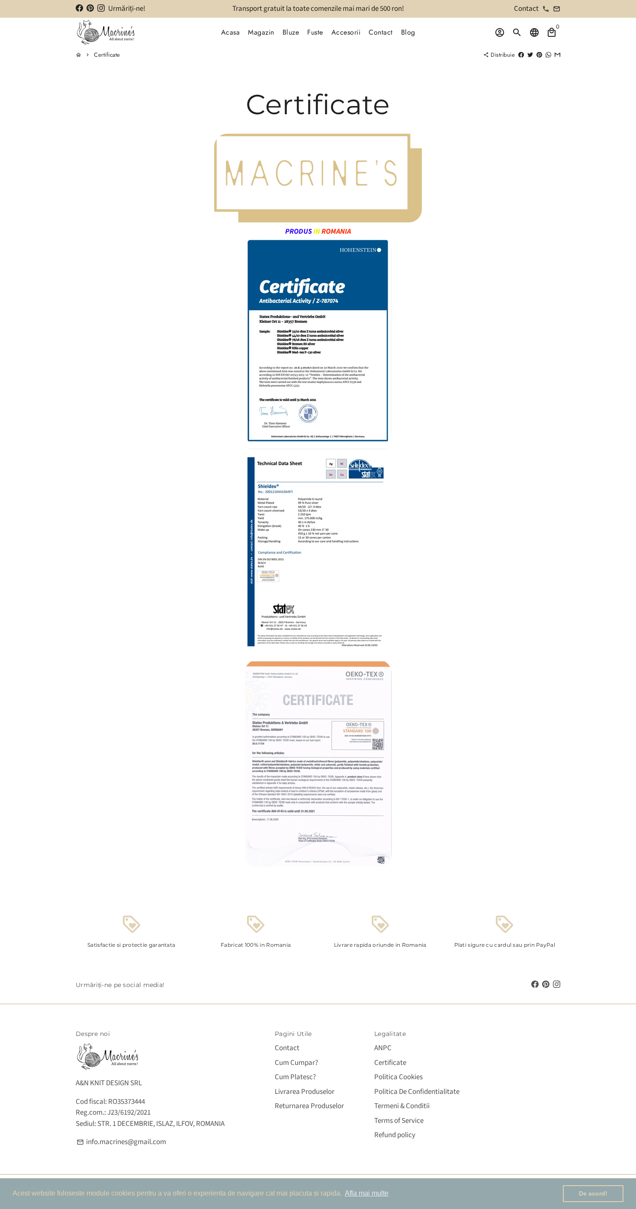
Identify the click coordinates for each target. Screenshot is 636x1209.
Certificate (107, 55)
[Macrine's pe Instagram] (101, 8)
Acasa (230, 32)
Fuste (315, 32)
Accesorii (346, 32)
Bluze (291, 32)
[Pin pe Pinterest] (539, 55)
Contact (381, 32)
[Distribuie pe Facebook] (521, 55)
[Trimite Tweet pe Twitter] (530, 55)
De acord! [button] (593, 1193)
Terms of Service (399, 1121)
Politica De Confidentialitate (416, 1092)
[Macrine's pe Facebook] (79, 8)
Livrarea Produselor (304, 1092)
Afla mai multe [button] (367, 1193)
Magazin (261, 32)
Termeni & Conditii (402, 1106)
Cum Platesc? (295, 1077)
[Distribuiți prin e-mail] (557, 55)
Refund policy (394, 1135)
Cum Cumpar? (296, 1063)
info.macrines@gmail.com (121, 1142)
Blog (408, 32)
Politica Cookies (398, 1077)
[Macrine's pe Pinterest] (90, 8)
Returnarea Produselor (309, 1106)
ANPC (383, 1048)
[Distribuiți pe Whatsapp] (548, 55)
